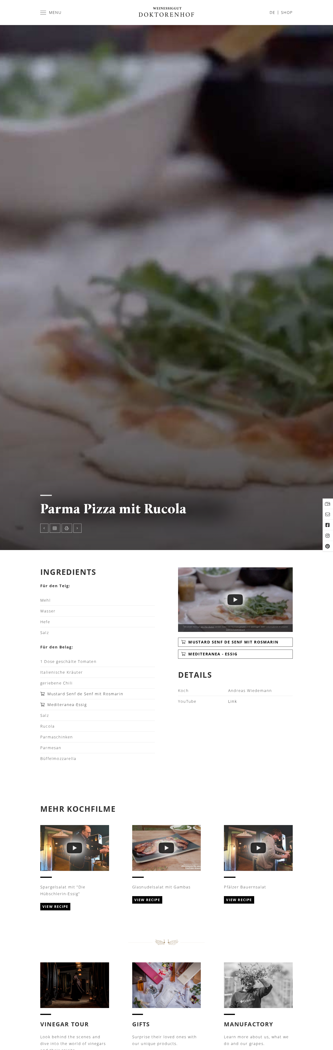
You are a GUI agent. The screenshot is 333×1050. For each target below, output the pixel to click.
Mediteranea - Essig (212, 654)
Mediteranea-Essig (66, 704)
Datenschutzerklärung (235, 629)
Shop (287, 12)
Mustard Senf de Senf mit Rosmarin (84, 693)
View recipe (55, 906)
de (272, 12)
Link (232, 701)
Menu (55, 12)
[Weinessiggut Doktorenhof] (166, 12)
